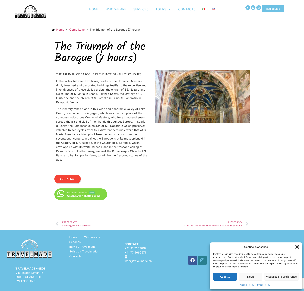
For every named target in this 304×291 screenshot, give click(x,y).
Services (140, 9)
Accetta (225, 276)
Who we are (116, 9)
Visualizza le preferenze (281, 276)
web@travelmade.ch (138, 261)
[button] (297, 247)
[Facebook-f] (247, 7)
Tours (161, 9)
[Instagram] (258, 7)
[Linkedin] (253, 7)
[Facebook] (192, 260)
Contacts (186, 9)
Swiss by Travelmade (83, 251)
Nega (250, 276)
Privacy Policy (263, 284)
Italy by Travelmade (82, 246)
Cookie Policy (247, 284)
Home (94, 9)
